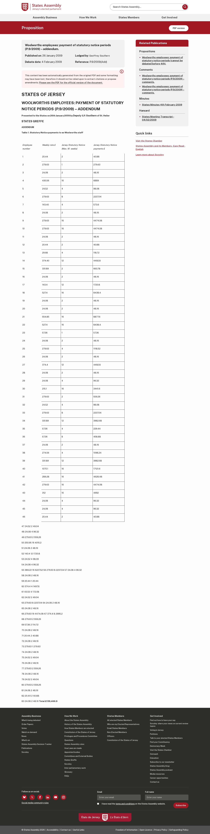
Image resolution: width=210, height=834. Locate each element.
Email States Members (117, 728)
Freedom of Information (127, 830)
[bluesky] (24, 797)
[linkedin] (47, 797)
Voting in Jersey (157, 730)
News (24, 736)
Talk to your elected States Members (166, 738)
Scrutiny (25, 752)
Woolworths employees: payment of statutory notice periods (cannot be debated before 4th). (162, 60)
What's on (26, 740)
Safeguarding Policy (178, 830)
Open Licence (146, 830)
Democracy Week (157, 746)
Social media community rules (35, 803)
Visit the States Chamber (149, 141)
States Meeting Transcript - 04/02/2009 (158, 118)
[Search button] (185, 7)
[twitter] (32, 797)
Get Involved (169, 17)
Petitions (154, 734)
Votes (24, 728)
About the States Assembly (76, 720)
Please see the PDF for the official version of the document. (71, 82)
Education (154, 758)
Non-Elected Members (117, 732)
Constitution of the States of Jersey (79, 732)
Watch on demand (29, 732)
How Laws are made (73, 748)
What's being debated (31, 720)
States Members (129, 17)
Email (99, 792)
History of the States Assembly (78, 724)
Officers (110, 736)
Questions (68, 740)
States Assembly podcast (161, 770)
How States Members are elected (79, 728)
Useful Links (78, 830)
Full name (149, 792)
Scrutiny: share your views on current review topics (169, 724)
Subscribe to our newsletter (162, 762)
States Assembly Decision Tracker (37, 744)
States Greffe (70, 760)
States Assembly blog (159, 766)
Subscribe (181, 805)
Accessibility (53, 830)
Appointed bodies (72, 752)
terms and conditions (125, 804)
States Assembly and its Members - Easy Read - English (160, 147)
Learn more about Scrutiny (150, 154)
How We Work (87, 17)
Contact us (154, 782)
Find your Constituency (160, 742)
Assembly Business (45, 17)
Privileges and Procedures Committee (80, 736)
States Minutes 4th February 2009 (162, 104)
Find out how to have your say (162, 720)
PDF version (179, 28)
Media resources (157, 774)
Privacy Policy (160, 830)
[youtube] (55, 797)
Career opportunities (159, 778)
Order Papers (27, 724)
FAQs (66, 776)
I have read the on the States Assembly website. (133, 804)
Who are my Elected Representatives (123, 724)
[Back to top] (203, 824)
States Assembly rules (74, 744)
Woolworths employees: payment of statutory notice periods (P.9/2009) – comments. (163, 78)
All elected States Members (119, 720)
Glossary (68, 772)
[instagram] (63, 797)
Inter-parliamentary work (75, 768)
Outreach (154, 754)
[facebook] (40, 797)
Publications (27, 748)
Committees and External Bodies (78, 756)
